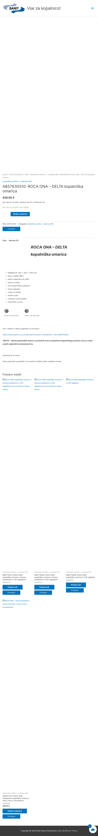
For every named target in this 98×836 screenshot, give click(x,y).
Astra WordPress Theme (67, 831)
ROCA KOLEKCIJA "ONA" (19, 175)
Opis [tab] (5, 240)
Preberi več (12, 587)
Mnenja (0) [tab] (14, 240)
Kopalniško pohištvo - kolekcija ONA (44, 175)
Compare (11, 229)
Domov (5, 175)
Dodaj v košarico (20, 214)
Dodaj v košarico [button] (15, 811)
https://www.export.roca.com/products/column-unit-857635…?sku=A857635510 (36, 335)
